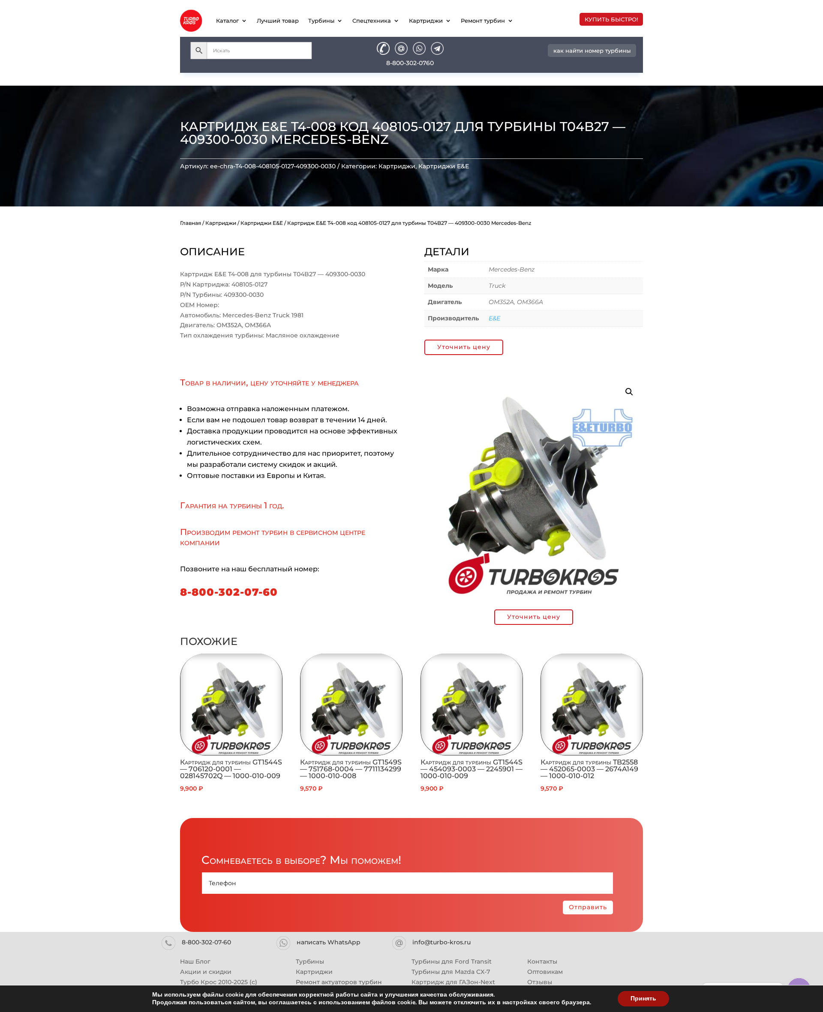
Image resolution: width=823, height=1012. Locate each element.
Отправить (588, 907)
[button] (629, 392)
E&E (494, 318)
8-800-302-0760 (410, 63)
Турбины (321, 20)
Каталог (227, 20)
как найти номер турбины (592, 50)
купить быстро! (611, 19)
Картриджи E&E (443, 166)
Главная (190, 223)
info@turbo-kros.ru (441, 942)
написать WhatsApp (328, 942)
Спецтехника (371, 20)
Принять (643, 998)
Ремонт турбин (483, 20)
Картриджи (426, 20)
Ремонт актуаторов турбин (339, 982)
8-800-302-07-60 (229, 592)
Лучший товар (278, 20)
